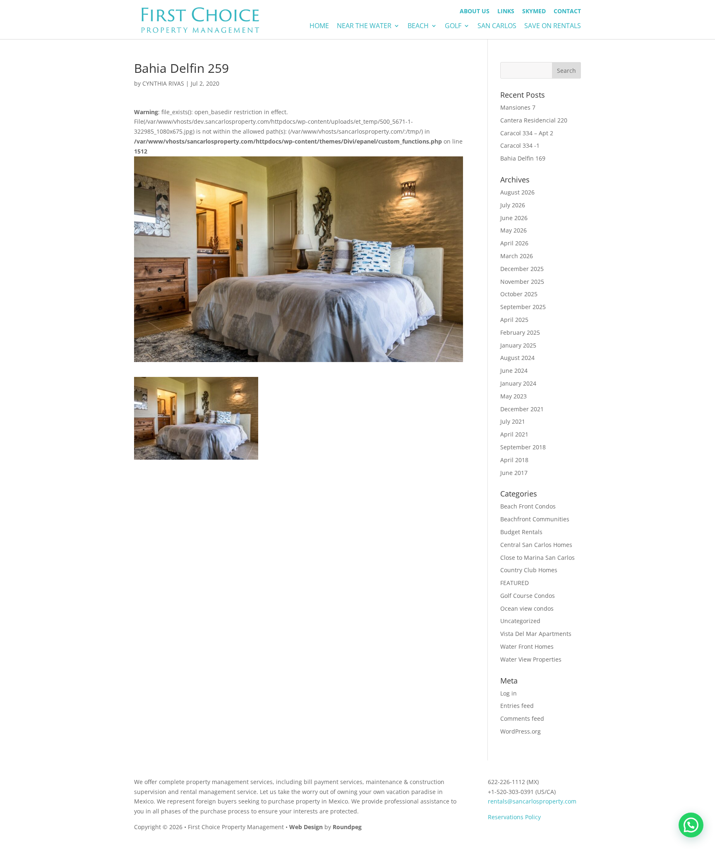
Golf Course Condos (527, 596)
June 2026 (514, 218)
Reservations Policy (514, 817)
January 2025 (518, 345)
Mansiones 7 (517, 107)
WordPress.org (520, 731)
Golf (453, 26)
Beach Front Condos (528, 506)
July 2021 (512, 421)
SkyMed (534, 11)
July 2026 (512, 205)
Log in (508, 693)
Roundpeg (347, 827)
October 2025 (518, 294)
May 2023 (513, 396)
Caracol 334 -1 (520, 145)
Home (319, 26)
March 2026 (516, 256)
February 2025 (520, 332)
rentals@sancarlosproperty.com (532, 801)
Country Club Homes (528, 570)
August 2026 (517, 192)
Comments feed (522, 718)
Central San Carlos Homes (536, 545)
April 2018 (514, 460)
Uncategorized (520, 621)
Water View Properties (530, 659)
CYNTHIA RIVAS (163, 83)
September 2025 (523, 307)
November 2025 (522, 281)
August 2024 (517, 358)
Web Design (306, 827)
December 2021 (522, 409)
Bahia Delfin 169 (522, 158)
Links (505, 11)
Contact (567, 11)
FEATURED (514, 583)
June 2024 (514, 370)
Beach (418, 26)
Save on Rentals (552, 26)
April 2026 (514, 243)
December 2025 (522, 269)
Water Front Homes (527, 646)
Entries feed (517, 706)
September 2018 (523, 447)
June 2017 (514, 473)
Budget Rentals (521, 532)
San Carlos (496, 26)
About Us (474, 11)
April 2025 (514, 320)
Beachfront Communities (534, 519)
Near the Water (364, 26)
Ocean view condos (527, 608)
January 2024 (518, 383)
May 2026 (513, 230)
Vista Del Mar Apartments (535, 634)
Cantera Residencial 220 (533, 120)
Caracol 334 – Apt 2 (526, 133)
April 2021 (514, 434)
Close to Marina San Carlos (537, 557)
